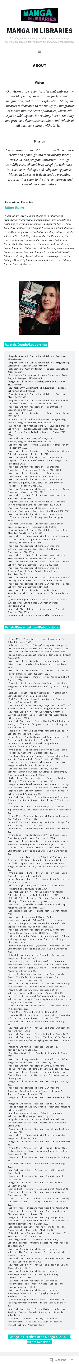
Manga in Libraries (39, 30)
